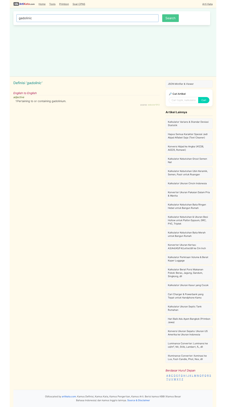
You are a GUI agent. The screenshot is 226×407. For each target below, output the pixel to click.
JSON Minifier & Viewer (181, 83)
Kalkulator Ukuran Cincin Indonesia (187, 183)
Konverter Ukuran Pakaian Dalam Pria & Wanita (189, 194)
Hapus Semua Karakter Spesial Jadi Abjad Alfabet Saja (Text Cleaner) (188, 136)
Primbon (64, 4)
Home (42, 4)
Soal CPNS (79, 4)
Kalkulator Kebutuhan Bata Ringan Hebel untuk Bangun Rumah (187, 206)
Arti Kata (207, 4)
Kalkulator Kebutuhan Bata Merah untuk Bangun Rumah (187, 234)
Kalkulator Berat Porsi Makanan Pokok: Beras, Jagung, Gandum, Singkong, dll (185, 273)
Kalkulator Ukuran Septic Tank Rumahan (185, 308)
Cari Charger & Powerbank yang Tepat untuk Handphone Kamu (185, 296)
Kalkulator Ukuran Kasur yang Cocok (188, 285)
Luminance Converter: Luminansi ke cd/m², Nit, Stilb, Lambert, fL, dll (188, 345)
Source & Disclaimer (138, 400)
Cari (203, 100)
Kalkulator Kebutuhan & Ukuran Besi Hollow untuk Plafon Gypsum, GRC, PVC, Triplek (188, 220)
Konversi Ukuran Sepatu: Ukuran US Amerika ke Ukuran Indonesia (188, 333)
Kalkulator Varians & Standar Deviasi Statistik (188, 123)
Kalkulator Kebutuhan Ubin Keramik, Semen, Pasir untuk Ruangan (188, 173)
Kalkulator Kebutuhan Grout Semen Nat (187, 160)
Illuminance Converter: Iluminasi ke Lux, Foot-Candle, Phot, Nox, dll (187, 357)
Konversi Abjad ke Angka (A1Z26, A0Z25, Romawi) (186, 148)
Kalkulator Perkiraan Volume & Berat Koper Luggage (188, 259)
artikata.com (69, 396)
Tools (52, 4)
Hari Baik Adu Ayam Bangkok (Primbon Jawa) (189, 320)
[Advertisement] (112, 50)
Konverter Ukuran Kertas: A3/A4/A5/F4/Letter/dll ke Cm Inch (187, 246)
